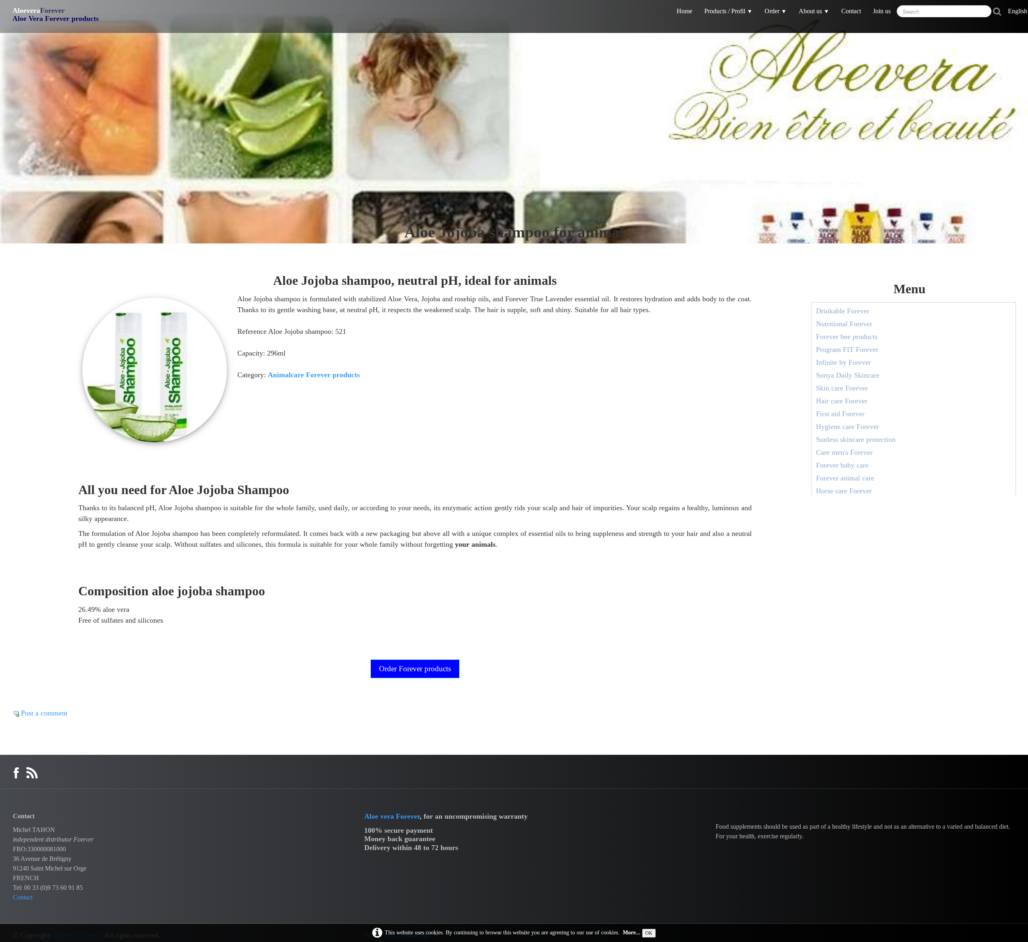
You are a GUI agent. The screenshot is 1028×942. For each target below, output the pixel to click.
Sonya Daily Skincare (847, 375)
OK (649, 933)
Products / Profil (728, 11)
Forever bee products (846, 337)
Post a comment (44, 713)
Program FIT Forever (847, 349)
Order (776, 11)
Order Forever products (415, 668)
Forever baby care (842, 465)
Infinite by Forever (843, 362)
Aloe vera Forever (392, 816)
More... (631, 932)
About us (814, 11)
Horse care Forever (844, 491)
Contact (851, 11)
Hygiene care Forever (847, 427)
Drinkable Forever (842, 311)
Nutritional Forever (844, 324)
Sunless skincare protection (855, 439)
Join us (882, 11)
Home (684, 11)
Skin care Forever (842, 388)
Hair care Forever (841, 401)
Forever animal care (845, 478)
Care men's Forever (844, 452)
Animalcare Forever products (314, 375)
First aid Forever (840, 414)
